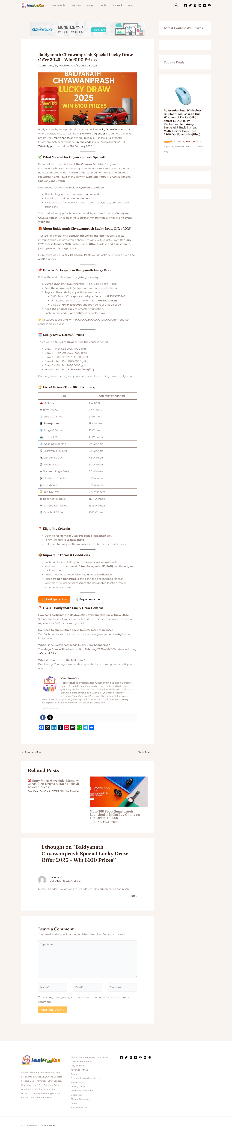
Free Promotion (79, 1107)
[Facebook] (185, 5)
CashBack (117, 5)
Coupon (91, 5)
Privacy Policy (78, 1086)
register (111, 141)
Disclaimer (76, 1095)
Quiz (103, 5)
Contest (118, 129)
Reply (133, 895)
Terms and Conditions (82, 1090)
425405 (180, 141)
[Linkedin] (204, 5)
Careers (74, 1103)
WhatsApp (45, 146)
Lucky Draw (105, 129)
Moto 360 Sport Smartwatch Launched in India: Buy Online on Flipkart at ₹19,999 (115, 814)
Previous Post (32, 752)
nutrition (83, 194)
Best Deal (76, 5)
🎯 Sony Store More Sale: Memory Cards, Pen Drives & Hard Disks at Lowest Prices (53, 784)
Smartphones (60, 137)
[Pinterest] (199, 5)
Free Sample (58, 5)
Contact (75, 1074)
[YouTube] (209, 5)
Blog (130, 5)
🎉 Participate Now (54, 599)
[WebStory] (149, 1057)
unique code (83, 141)
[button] (176, 5)
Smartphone (51, 423)
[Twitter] (190, 5)
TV (50, 437)
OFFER (55, 791)
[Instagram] (195, 5)
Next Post (146, 752)
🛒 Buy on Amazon (88, 599)
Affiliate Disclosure (80, 1099)
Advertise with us (79, 1070)
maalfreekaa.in (50, 708)
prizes (101, 133)
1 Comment (45, 65)
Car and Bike (48, 653)
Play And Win (78, 1065)
